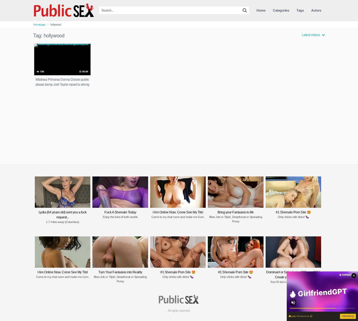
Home (260, 10)
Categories (281, 10)
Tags (300, 10)
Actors (316, 10)
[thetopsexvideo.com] (64, 10)
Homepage (39, 24)
